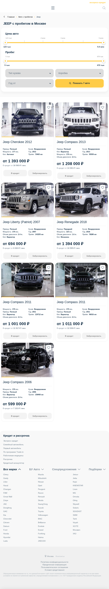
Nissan (41, 482)
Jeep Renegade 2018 (72, 222)
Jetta (75, 478)
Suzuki (41, 508)
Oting (75, 500)
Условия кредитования (54, 570)
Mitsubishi (42, 478)
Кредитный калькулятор (13, 463)
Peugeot (41, 489)
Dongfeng (7, 508)
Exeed (40, 530)
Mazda (41, 474)
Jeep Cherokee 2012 (17, 142)
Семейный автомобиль (13, 444)
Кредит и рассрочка (16, 435)
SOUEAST (77, 511)
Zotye (5, 500)
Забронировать (39, 173)
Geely (5, 478)
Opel (40, 485)
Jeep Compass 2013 (71, 142)
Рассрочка (7, 459)
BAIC (40, 519)
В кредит (15, 173)
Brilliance (42, 522)
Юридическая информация (54, 565)
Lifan (5, 482)
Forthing (41, 534)
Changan (7, 489)
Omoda (76, 497)
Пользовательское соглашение (54, 567)
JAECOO (42, 541)
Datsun (6, 526)
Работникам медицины (13, 455)
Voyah (75, 522)
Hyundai (6, 537)
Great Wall (7, 497)
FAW (5, 493)
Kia (4, 515)
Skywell (76, 504)
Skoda (40, 500)
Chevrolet (7, 519)
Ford (5, 530)
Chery (5, 474)
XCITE (75, 526)
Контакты (60, 556)
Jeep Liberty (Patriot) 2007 (21, 222)
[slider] (5, 42)
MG (74, 493)
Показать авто (81, 83)
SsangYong (43, 504)
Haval (5, 485)
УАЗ (74, 534)
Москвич (76, 530)
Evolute (41, 526)
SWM (75, 515)
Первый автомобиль (12, 448)
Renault (41, 497)
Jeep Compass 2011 (17, 302)
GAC (5, 511)
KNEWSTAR (78, 485)
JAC (5, 504)
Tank (75, 519)
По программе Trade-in (13, 452)
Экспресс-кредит (97, 2)
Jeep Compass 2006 (17, 382)
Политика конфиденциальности (54, 562)
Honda (6, 534)
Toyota (41, 511)
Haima (40, 537)
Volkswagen (43, 515)
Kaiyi (75, 482)
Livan (75, 489)
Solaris (76, 508)
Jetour (75, 474)
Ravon (40, 493)
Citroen (6, 522)
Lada (5, 541)
